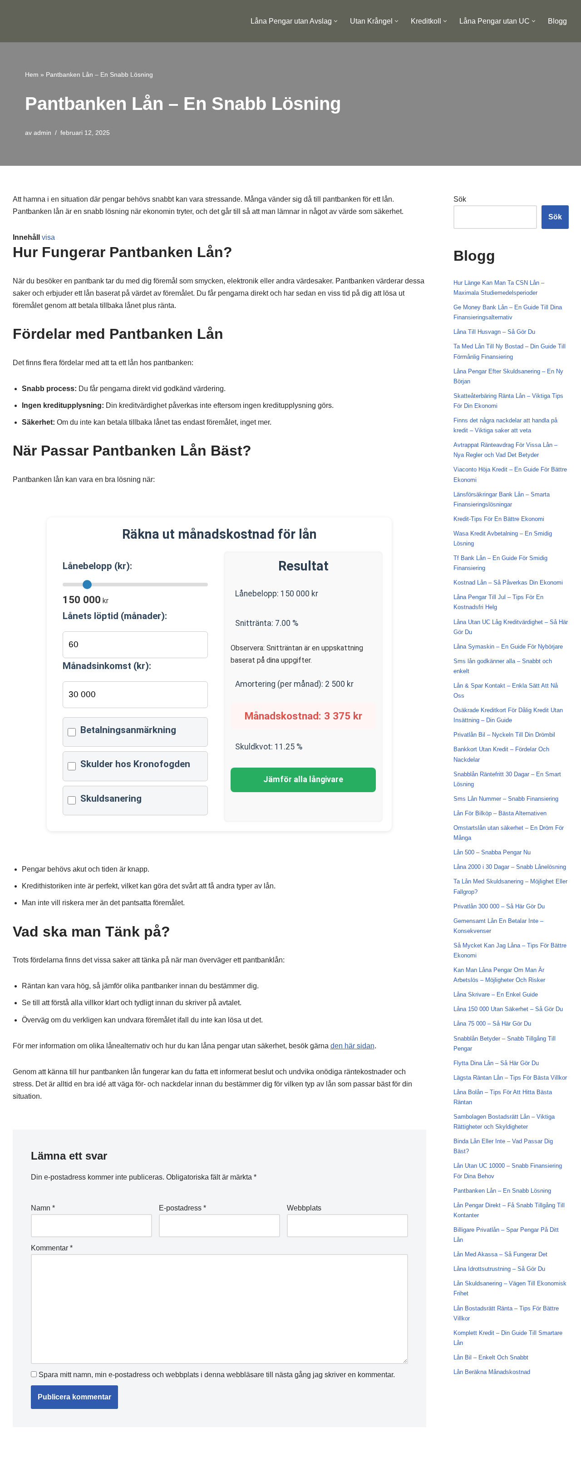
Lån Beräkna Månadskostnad (491, 1372)
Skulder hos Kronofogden (135, 764)
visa (48, 237)
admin (42, 132)
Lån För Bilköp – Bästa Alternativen (500, 813)
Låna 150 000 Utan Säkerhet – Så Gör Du (508, 1009)
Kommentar (52, 1248)
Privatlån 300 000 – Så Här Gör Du (499, 906)
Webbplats (304, 1208)
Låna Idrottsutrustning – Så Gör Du (499, 1268)
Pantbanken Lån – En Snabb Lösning (502, 1190)
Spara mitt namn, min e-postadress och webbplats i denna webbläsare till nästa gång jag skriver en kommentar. (217, 1375)
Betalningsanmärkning (128, 729)
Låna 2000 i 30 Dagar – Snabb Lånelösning (509, 866)
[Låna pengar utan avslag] (55, 21)
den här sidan (352, 1046)
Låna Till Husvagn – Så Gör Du (494, 331)
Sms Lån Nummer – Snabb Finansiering (505, 798)
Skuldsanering (111, 798)
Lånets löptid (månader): (115, 615)
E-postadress (182, 1208)
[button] (335, 21)
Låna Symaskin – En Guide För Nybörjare (508, 646)
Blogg (557, 21)
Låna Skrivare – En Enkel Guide (495, 994)
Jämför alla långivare (303, 779)
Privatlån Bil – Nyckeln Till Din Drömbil (504, 734)
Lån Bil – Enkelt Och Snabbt (490, 1357)
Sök (459, 199)
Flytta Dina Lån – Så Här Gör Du (496, 1063)
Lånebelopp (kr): (97, 565)
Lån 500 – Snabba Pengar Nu (492, 852)
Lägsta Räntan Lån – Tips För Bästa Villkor (510, 1077)
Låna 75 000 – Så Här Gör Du (492, 1023)
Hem (32, 74)
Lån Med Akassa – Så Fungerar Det (500, 1254)
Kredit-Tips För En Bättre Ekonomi (498, 519)
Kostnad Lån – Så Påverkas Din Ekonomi (508, 582)
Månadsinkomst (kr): (107, 665)
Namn (43, 1208)
